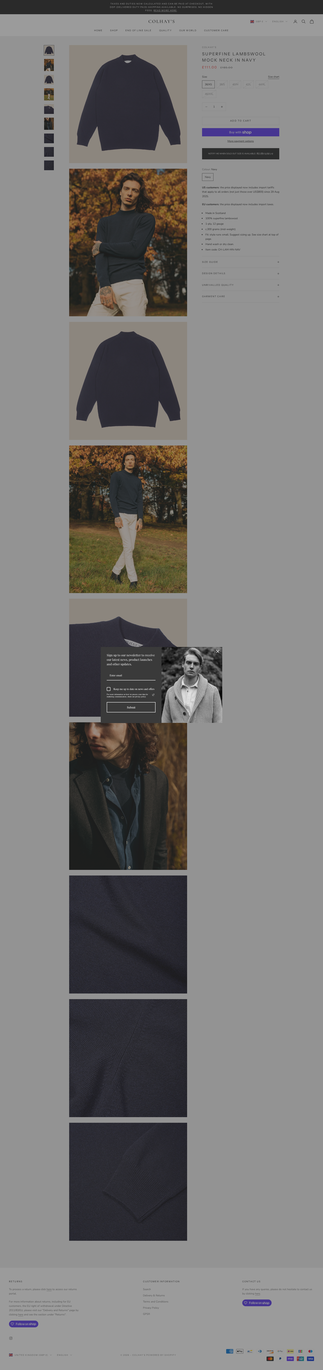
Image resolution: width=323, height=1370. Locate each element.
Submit (131, 707)
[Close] (217, 651)
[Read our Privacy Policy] (153, 695)
